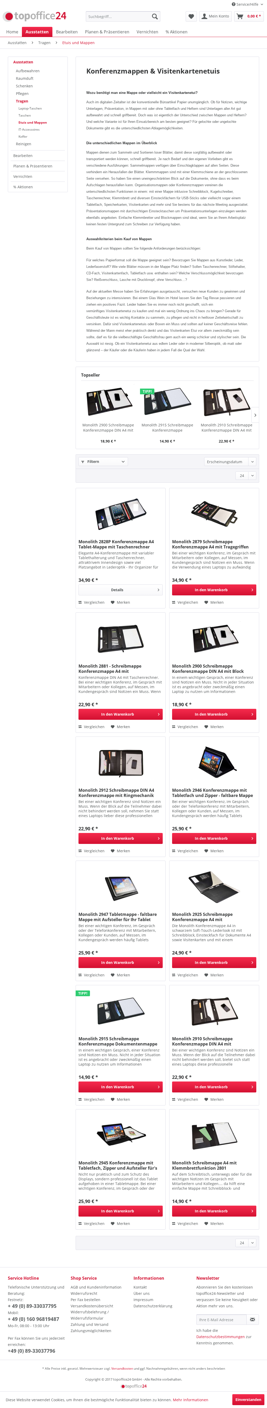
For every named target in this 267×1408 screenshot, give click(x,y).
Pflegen (22, 93)
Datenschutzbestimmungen (220, 1336)
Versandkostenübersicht (92, 1305)
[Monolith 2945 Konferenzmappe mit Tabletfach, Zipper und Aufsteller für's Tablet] (120, 1135)
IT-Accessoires (29, 129)
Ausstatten (23, 61)
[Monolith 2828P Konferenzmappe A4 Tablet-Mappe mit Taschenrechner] (120, 514)
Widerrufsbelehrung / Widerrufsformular (90, 1315)
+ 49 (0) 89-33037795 (32, 1306)
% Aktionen (23, 186)
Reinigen (23, 143)
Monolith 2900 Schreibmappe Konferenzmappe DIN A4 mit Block (108, 427)
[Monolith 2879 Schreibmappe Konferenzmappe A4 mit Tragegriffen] (214, 514)
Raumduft (24, 78)
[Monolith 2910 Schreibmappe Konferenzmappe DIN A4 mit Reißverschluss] (227, 401)
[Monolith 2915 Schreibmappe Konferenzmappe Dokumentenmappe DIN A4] (167, 401)
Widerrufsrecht (84, 1293)
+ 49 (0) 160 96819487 (33, 1319)
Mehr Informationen (190, 1399)
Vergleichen (94, 602)
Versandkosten (122, 1368)
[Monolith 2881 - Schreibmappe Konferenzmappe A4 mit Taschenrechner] (120, 638)
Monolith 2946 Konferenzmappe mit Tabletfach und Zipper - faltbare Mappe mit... (212, 793)
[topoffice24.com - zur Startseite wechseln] (34, 17)
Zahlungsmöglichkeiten (91, 1330)
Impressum (143, 1299)
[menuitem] (123, 16)
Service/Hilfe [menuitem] (247, 4)
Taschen (25, 115)
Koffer (23, 136)
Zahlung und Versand (89, 1324)
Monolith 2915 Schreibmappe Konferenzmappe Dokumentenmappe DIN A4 (167, 427)
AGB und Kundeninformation (96, 1287)
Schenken (24, 85)
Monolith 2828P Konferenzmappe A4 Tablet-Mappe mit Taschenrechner (116, 544)
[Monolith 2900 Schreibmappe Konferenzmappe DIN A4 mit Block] (108, 401)
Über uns (142, 1293)
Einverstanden (248, 1399)
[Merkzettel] (191, 16)
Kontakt (140, 1287)
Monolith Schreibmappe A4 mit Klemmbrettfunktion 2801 (204, 1165)
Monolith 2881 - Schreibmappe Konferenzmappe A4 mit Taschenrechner (109, 668)
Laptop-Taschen (30, 108)
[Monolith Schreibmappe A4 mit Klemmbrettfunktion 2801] (214, 1135)
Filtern (92, 461)
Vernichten (22, 176)
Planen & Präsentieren (32, 166)
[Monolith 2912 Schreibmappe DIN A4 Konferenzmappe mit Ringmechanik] (120, 762)
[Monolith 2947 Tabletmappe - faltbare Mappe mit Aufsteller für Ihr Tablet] (120, 886)
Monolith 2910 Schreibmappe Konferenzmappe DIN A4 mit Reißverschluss (226, 427)
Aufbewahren (28, 70)
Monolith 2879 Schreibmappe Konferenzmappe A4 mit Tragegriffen (210, 544)
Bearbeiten (23, 155)
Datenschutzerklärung (153, 1305)
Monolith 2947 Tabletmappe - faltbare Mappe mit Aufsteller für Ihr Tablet (117, 917)
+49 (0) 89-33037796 (31, 1350)
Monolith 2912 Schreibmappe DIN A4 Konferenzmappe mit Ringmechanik (116, 793)
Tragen (22, 101)
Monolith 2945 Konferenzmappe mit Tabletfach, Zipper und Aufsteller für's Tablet (117, 1165)
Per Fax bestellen (85, 1299)
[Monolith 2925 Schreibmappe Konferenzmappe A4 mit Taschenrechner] (214, 886)
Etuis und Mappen (33, 122)
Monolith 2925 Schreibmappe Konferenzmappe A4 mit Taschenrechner (202, 917)
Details (117, 589)
